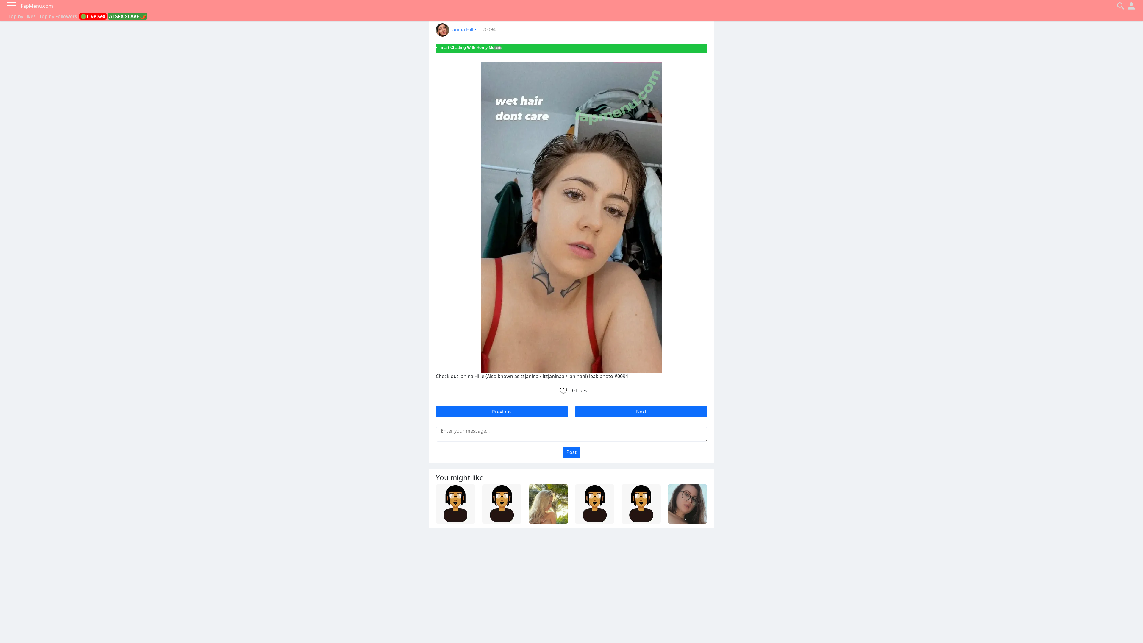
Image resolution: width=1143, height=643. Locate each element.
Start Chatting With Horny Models (471, 47)
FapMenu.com (37, 6)
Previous (502, 411)
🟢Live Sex (93, 16)
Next (641, 411)
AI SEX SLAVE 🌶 (127, 16)
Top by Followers (58, 16)
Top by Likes (22, 16)
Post (571, 452)
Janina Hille (463, 29)
